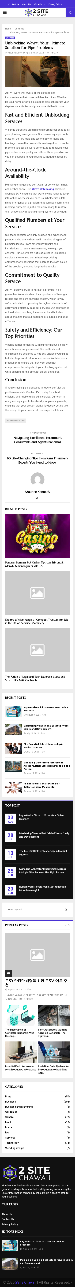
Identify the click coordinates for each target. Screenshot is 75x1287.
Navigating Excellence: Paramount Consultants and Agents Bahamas (38, 440)
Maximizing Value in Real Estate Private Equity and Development (46, 727)
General (9, 1117)
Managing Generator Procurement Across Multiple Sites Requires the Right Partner (47, 766)
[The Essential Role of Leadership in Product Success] (13, 748)
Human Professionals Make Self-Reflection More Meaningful (42, 785)
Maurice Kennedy (16, 53)
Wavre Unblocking (16, 421)
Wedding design (14, 1148)
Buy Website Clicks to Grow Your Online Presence (46, 709)
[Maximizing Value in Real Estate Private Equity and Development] (13, 729)
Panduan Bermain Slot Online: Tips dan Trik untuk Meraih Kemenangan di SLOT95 (34, 564)
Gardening (11, 1111)
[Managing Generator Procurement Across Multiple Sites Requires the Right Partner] (13, 766)
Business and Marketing (19, 1106)
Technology (12, 1142)
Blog (8, 1096)
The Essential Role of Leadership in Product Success (43, 745)
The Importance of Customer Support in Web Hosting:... (19, 1033)
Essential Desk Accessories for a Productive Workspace (20, 1068)
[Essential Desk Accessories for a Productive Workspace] (21, 1052)
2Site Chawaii (25, 1282)
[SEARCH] (66, 909)
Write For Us (40, 4)
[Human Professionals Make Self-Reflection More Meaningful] (13, 787)
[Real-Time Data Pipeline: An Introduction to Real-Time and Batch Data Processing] (54, 1052)
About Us (26, 4)
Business (10, 38)
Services (10, 1137)
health (8, 1122)
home (8, 1127)
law (7, 1132)
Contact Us (13, 4)
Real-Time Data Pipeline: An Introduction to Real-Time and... (53, 1069)
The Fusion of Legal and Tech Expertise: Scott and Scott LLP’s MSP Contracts (35, 678)
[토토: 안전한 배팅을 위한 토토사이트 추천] (37, 955)
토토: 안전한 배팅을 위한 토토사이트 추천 (36, 982)
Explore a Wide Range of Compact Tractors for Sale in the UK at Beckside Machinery (36, 621)
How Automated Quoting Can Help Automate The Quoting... (52, 1033)
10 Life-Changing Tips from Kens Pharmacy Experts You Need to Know (37, 460)
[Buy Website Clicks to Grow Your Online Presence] (13, 711)
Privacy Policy (55, 4)
